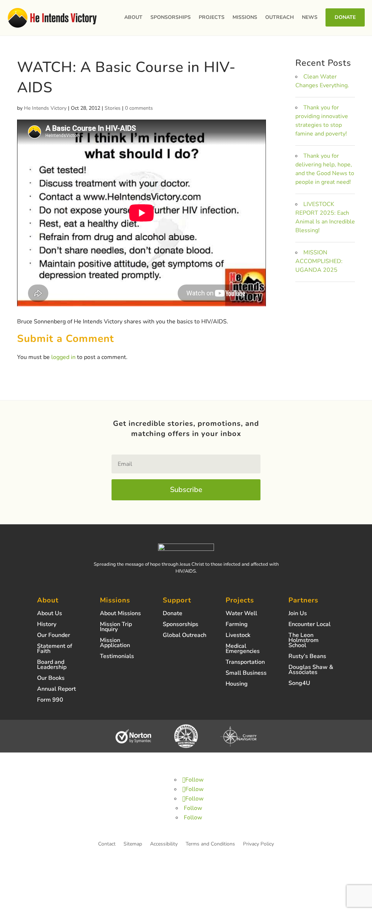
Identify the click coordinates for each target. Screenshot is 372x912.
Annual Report (56, 689)
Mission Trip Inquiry (116, 627)
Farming (237, 625)
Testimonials (117, 657)
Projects (212, 17)
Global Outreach (184, 636)
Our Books (51, 678)
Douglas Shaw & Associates (310, 670)
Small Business (246, 673)
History (46, 625)
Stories (113, 108)
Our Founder (53, 636)
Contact (107, 844)
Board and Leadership (51, 665)
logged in (63, 357)
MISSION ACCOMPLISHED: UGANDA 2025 (319, 261)
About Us (49, 614)
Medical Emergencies (243, 649)
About (133, 17)
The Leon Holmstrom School (303, 641)
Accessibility (164, 844)
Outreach (279, 17)
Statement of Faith (54, 649)
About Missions (120, 614)
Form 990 (50, 700)
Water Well (241, 614)
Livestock (238, 636)
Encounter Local (309, 625)
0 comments (139, 108)
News (310, 17)
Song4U (299, 684)
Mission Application (115, 643)
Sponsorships (170, 17)
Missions (244, 17)
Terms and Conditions (210, 844)
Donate (345, 17)
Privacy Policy (258, 844)
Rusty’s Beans (307, 657)
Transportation (245, 662)
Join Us (297, 614)
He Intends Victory (45, 108)
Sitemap (133, 844)
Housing (237, 684)
